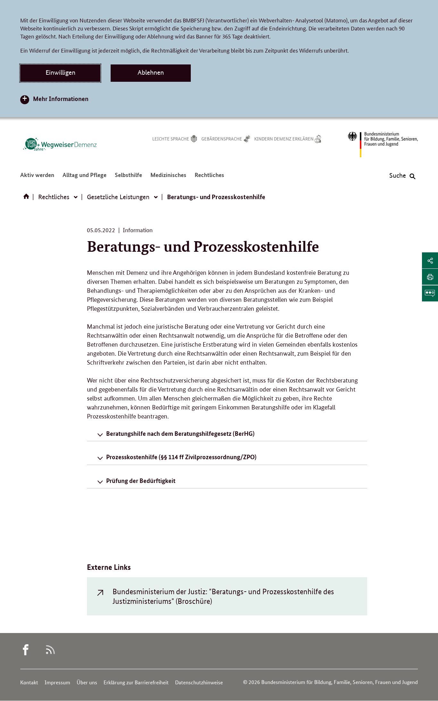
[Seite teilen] (430, 260)
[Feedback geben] (430, 293)
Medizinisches (168, 178)
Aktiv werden (37, 178)
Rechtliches (209, 178)
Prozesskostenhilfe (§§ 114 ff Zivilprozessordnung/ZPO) (181, 457)
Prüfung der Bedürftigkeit (140, 481)
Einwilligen (60, 72)
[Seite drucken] (430, 277)
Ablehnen (151, 72)
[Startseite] (27, 198)
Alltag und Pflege (84, 178)
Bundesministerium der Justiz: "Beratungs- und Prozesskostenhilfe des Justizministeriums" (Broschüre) (223, 596)
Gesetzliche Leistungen (118, 197)
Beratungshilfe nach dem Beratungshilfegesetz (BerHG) (180, 433)
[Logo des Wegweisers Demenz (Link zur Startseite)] (59, 144)
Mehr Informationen (60, 99)
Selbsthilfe (128, 178)
